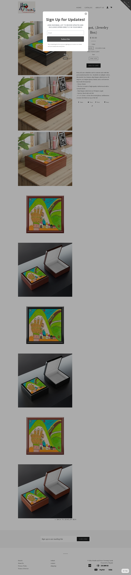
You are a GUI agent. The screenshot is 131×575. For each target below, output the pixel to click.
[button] (86, 14)
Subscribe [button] (65, 39)
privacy (65, 58)
